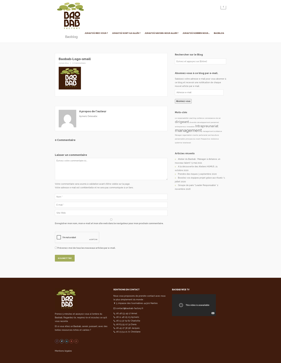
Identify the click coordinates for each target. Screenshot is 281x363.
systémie (178, 143)
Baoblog (219, 33)
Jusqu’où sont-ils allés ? (126, 33)
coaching (192, 118)
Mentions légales (63, 351)
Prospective (205, 139)
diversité (193, 122)
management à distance (212, 131)
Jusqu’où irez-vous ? (96, 33)
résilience (215, 139)
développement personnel (208, 122)
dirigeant (182, 122)
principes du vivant (192, 139)
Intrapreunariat (206, 126)
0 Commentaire (79, 63)
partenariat (203, 135)
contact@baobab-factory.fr (129, 308)
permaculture (213, 135)
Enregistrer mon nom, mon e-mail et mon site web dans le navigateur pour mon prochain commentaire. (109, 223)
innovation (191, 126)
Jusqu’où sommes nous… (196, 33)
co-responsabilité (182, 118)
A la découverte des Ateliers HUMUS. (196, 166)
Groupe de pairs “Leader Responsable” (197, 185)
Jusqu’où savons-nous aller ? (161, 33)
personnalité (180, 139)
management (188, 130)
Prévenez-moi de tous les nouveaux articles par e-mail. (86, 248)
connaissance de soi (213, 118)
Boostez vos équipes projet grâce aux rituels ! (200, 178)
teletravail (187, 143)
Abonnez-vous (183, 101)
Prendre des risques (188, 174)
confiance (200, 118)
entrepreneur (180, 126)
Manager (178, 135)
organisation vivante (190, 135)
